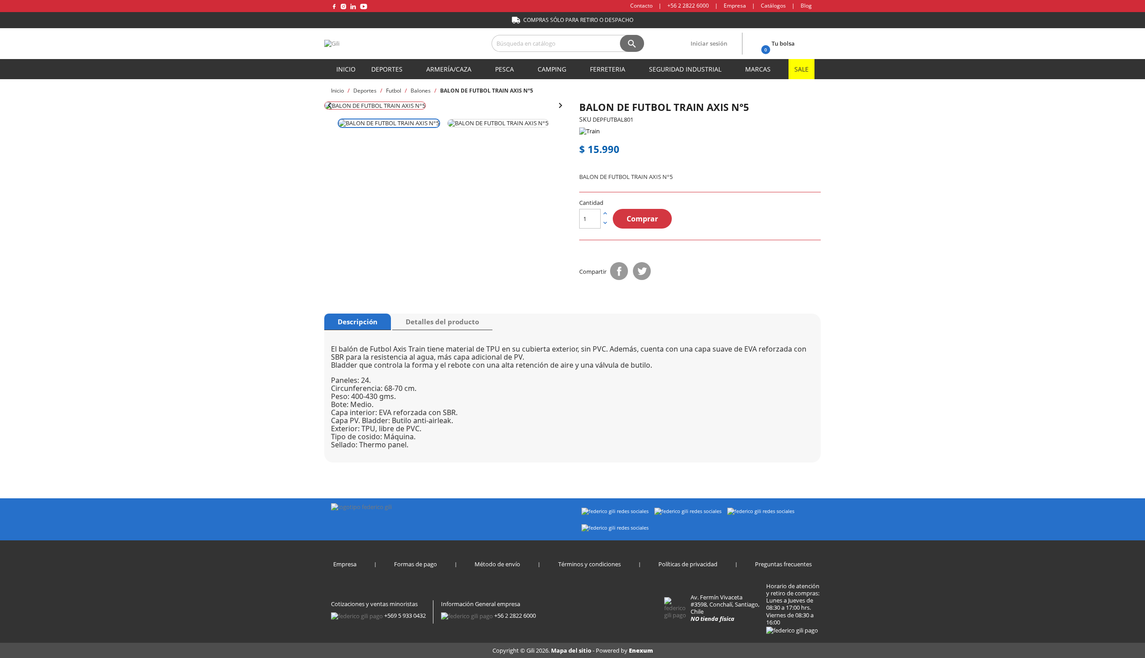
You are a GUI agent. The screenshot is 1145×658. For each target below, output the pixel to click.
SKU (585, 119)
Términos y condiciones (589, 564)
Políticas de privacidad (687, 564)
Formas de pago (415, 564)
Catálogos (773, 5)
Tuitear (642, 271)
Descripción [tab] (357, 321)
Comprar (642, 219)
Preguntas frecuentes (783, 564)
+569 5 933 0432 (405, 615)
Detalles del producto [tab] (442, 321)
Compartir (619, 271)
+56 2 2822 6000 (688, 5)
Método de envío (497, 564)
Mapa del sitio (572, 650)
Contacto (641, 5)
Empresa (735, 5)
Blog (806, 5)
